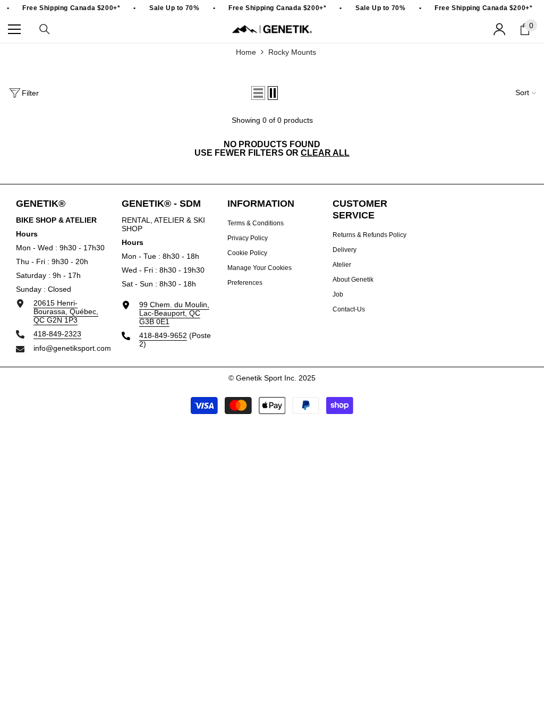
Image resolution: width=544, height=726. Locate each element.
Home (246, 52)
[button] (258, 93)
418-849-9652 (163, 335)
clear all (325, 153)
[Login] (499, 29)
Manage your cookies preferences (259, 275)
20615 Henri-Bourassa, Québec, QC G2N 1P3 (65, 311)
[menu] (14, 29)
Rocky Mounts (292, 52)
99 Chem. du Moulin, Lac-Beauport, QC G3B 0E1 (174, 313)
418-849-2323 (57, 334)
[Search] (44, 29)
